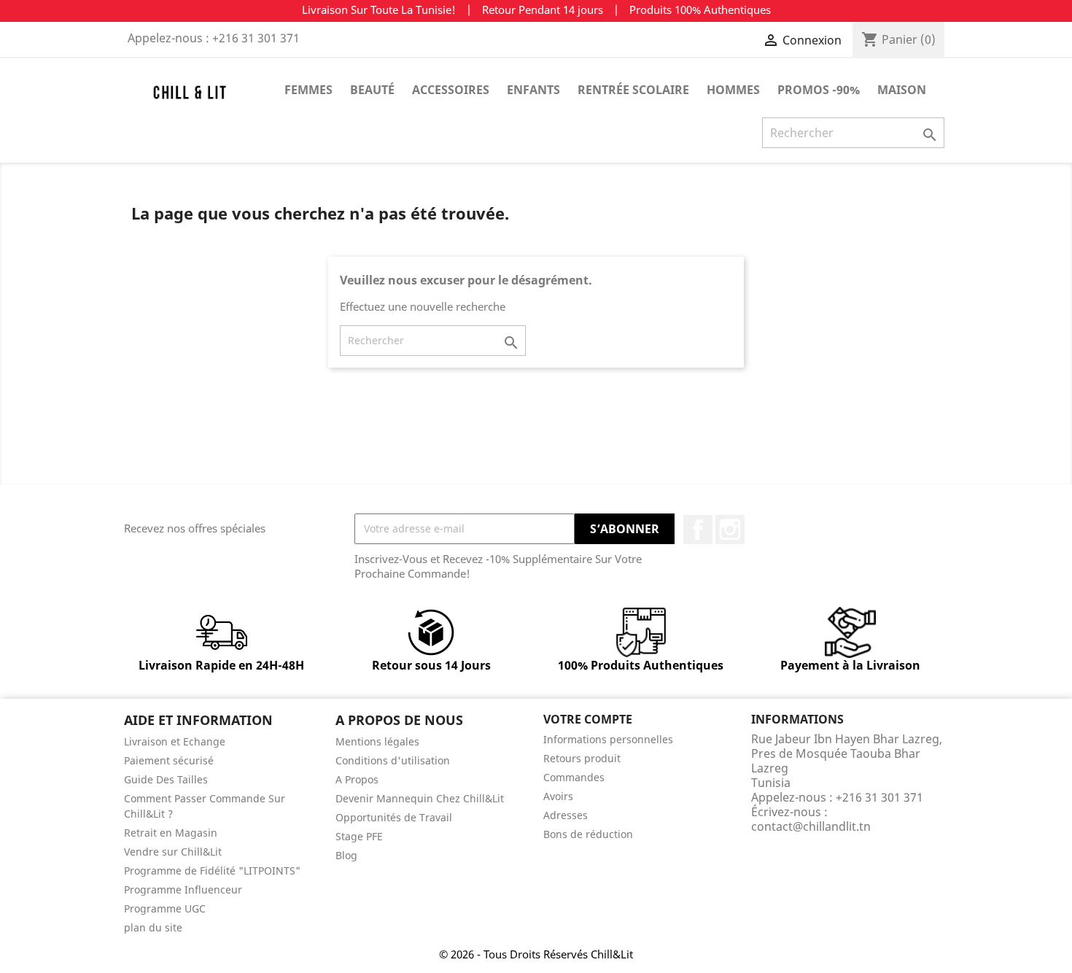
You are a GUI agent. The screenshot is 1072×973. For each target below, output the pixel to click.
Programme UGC (165, 908)
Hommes (733, 90)
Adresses (565, 815)
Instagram (730, 529)
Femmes (308, 90)
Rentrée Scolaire (633, 90)
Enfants (533, 90)
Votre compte (587, 719)
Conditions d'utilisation (392, 760)
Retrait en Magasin (170, 833)
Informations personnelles (608, 739)
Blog (346, 855)
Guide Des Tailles (166, 779)
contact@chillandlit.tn (811, 826)
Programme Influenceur (183, 889)
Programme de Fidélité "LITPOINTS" (212, 870)
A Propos (356, 779)
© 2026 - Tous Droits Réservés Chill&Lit (536, 954)
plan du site (153, 927)
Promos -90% (818, 90)
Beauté (372, 90)
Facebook (697, 529)
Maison (901, 90)
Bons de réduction (588, 834)
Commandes (574, 777)
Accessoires (450, 90)
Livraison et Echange (174, 741)
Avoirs (558, 796)
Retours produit (582, 758)
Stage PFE (359, 836)
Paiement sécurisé (169, 760)
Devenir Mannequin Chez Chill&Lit (419, 798)
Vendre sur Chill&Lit (173, 851)
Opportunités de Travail (393, 817)
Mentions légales (377, 741)
